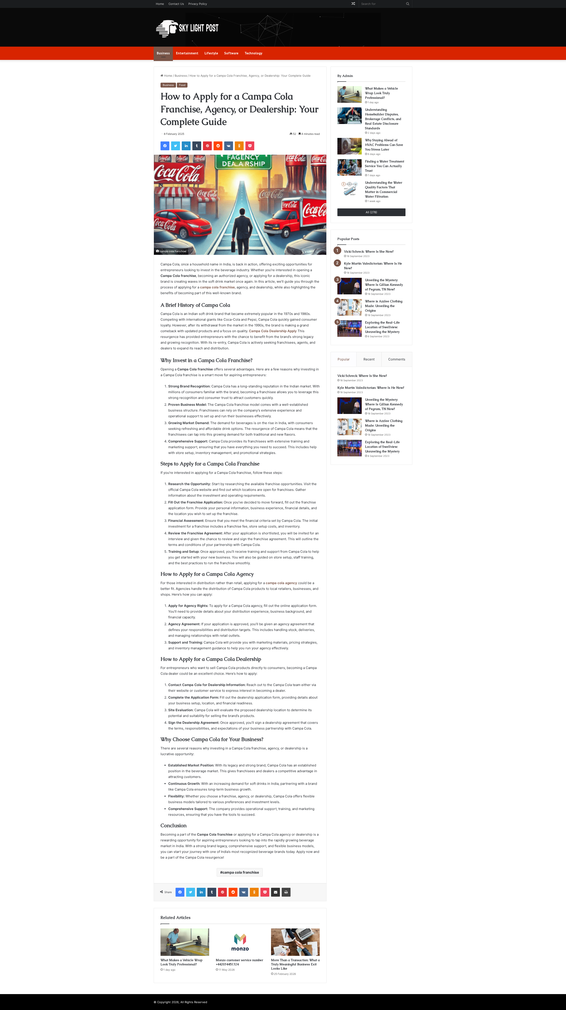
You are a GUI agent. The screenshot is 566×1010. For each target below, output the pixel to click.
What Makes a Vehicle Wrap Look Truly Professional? (182, 962)
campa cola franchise (217, 287)
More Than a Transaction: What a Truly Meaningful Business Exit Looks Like (295, 964)
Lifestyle (211, 53)
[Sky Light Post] (187, 29)
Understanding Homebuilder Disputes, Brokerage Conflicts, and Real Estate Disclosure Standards (383, 119)
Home (160, 4)
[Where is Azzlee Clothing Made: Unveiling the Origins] (349, 307)
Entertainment (187, 53)
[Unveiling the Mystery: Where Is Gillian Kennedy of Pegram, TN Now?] (349, 286)
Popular (344, 359)
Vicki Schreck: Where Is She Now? (369, 251)
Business (163, 53)
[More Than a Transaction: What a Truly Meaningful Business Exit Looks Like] (295, 942)
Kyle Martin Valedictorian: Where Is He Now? (370, 388)
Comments (396, 359)
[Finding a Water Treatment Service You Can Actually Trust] (349, 167)
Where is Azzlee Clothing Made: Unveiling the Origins (383, 306)
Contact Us (176, 4)
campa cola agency (281, 583)
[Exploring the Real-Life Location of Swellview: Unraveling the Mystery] (349, 328)
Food (182, 85)
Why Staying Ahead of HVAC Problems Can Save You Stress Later (384, 144)
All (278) (371, 212)
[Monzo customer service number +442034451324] (240, 942)
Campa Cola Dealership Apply (273, 331)
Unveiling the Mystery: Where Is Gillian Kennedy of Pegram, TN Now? (384, 284)
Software (231, 53)
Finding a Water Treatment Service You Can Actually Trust (384, 166)
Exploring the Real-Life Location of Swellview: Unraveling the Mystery (382, 327)
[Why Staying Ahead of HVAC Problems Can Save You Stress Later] (349, 146)
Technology (253, 53)
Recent (369, 359)
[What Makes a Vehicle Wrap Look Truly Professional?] (185, 942)
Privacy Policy (197, 4)
